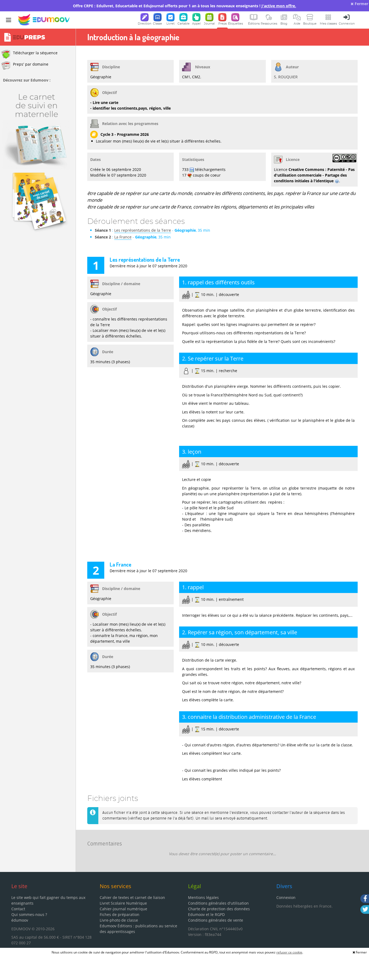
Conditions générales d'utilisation (218, 903)
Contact (18, 908)
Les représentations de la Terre (142, 230)
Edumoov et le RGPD (206, 914)
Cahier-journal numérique (123, 908)
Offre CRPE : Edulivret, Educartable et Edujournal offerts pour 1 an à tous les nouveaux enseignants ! (184, 5)
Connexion (286, 897)
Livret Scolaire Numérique (123, 903)
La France (123, 237)
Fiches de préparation (119, 914)
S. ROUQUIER (286, 76)
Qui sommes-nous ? (29, 914)
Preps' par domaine (30, 64)
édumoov (19, 920)
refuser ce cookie (289, 952)
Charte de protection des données (219, 908)
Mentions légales (203, 897)
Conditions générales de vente (215, 920)
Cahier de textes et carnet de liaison (132, 897)
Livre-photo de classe (119, 920)
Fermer (361, 3)
